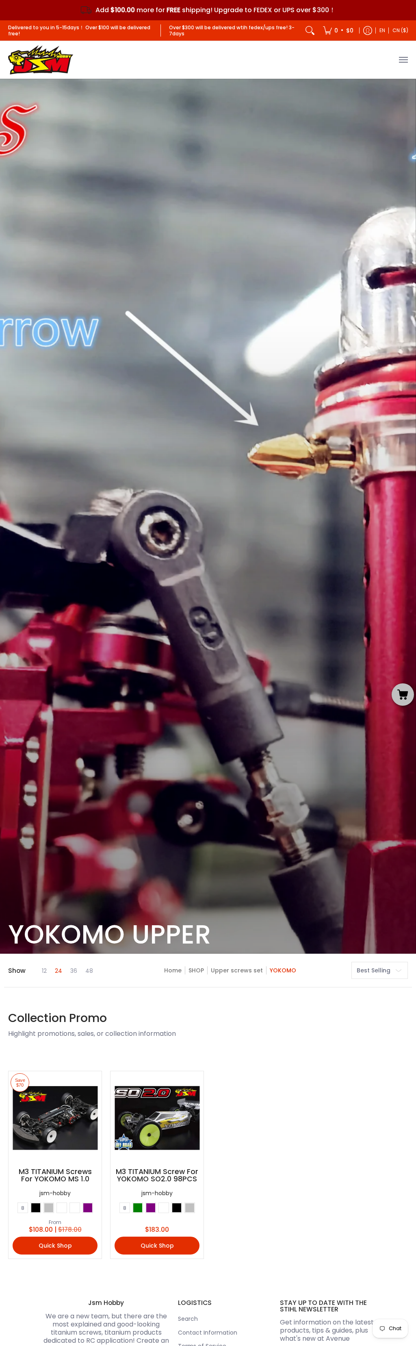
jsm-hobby (55, 1193)
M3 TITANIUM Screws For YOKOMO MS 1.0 (55, 1175)
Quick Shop (55, 1246)
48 (89, 971)
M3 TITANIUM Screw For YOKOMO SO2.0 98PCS (157, 1175)
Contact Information (207, 1333)
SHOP (196, 970)
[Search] (310, 30)
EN (382, 30)
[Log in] (368, 30)
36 (73, 971)
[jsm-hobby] (40, 59)
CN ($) (400, 30)
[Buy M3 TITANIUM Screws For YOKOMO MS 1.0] (55, 1117)
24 (58, 971)
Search (188, 1319)
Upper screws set (237, 970)
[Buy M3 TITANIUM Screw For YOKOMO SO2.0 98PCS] (157, 1117)
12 (44, 971)
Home (173, 970)
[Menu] (403, 59)
